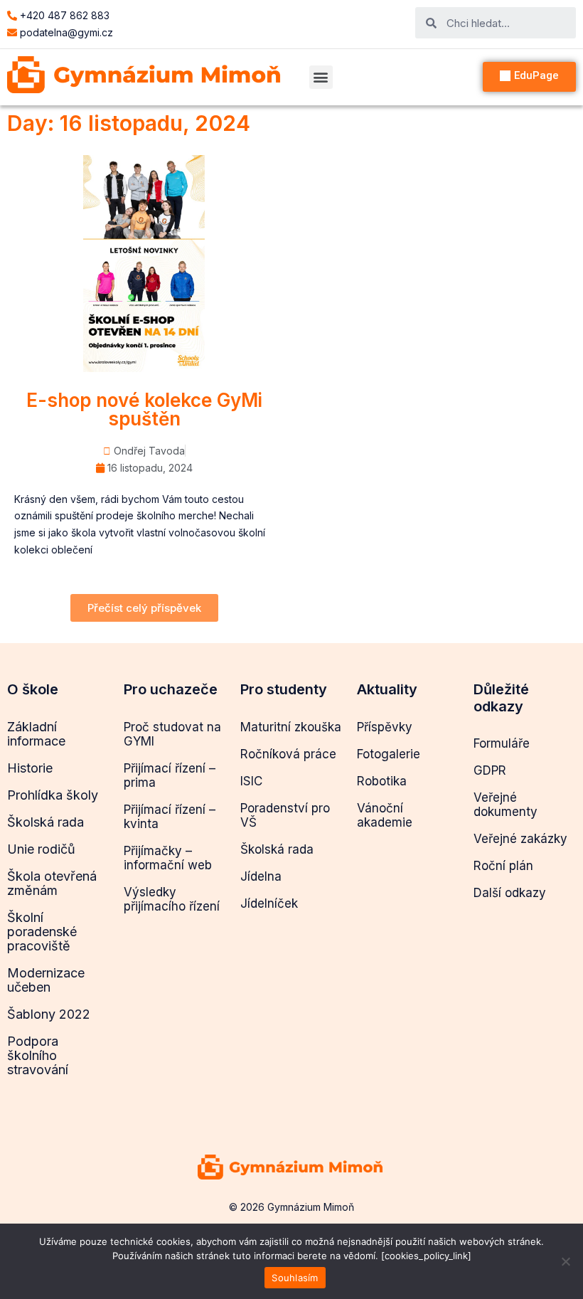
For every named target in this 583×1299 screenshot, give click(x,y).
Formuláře (502, 743)
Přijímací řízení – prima (169, 775)
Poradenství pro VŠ (285, 815)
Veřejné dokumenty (505, 804)
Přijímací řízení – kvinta (169, 816)
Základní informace (36, 733)
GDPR (490, 770)
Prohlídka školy (52, 795)
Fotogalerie (388, 754)
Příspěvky (384, 727)
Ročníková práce (288, 754)
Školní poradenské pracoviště (42, 931)
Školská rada (45, 822)
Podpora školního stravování (37, 1055)
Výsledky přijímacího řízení (172, 899)
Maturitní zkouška (290, 727)
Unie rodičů (41, 849)
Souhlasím (295, 1277)
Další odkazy (510, 893)
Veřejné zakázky (520, 839)
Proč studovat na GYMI (172, 734)
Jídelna (261, 876)
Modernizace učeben (46, 980)
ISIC (251, 781)
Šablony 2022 (48, 1014)
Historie (30, 767)
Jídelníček (269, 903)
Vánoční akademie (384, 815)
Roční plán (503, 866)
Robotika (382, 781)
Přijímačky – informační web (168, 858)
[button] (321, 77)
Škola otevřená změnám (52, 883)
